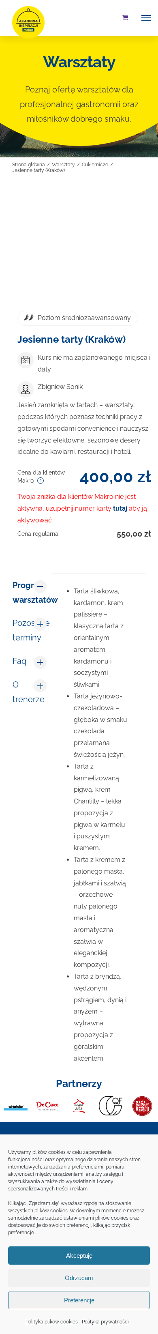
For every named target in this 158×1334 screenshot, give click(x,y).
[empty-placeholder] (79, 249)
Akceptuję (79, 1255)
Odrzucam (79, 1277)
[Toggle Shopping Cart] (125, 17)
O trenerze (29, 692)
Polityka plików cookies (52, 1322)
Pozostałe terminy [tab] (30, 630)
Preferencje (79, 1300)
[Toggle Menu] (146, 18)
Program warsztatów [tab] (30, 592)
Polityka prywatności (105, 1322)
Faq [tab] (19, 661)
